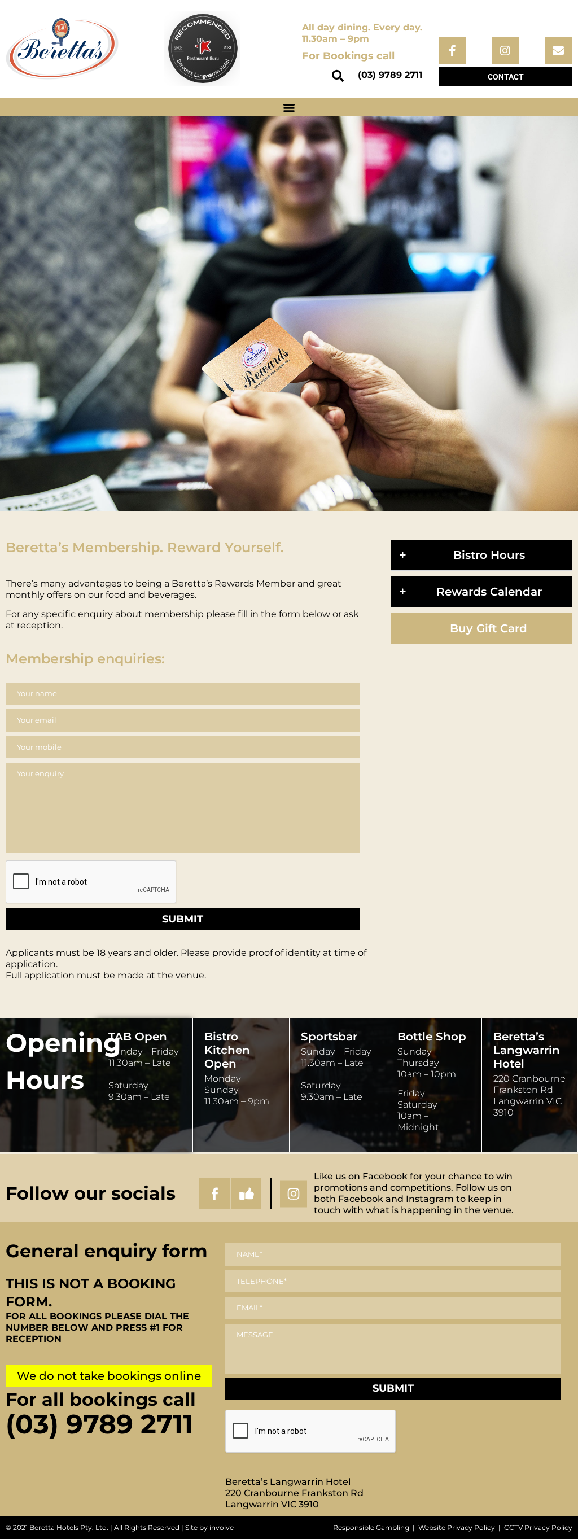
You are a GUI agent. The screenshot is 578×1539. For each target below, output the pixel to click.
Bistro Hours (489, 555)
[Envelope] (558, 50)
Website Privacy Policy (456, 1527)
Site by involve (209, 1527)
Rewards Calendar (489, 591)
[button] (338, 75)
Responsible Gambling (371, 1527)
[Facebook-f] (452, 50)
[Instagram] (505, 50)
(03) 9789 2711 (390, 74)
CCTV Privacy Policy (538, 1527)
